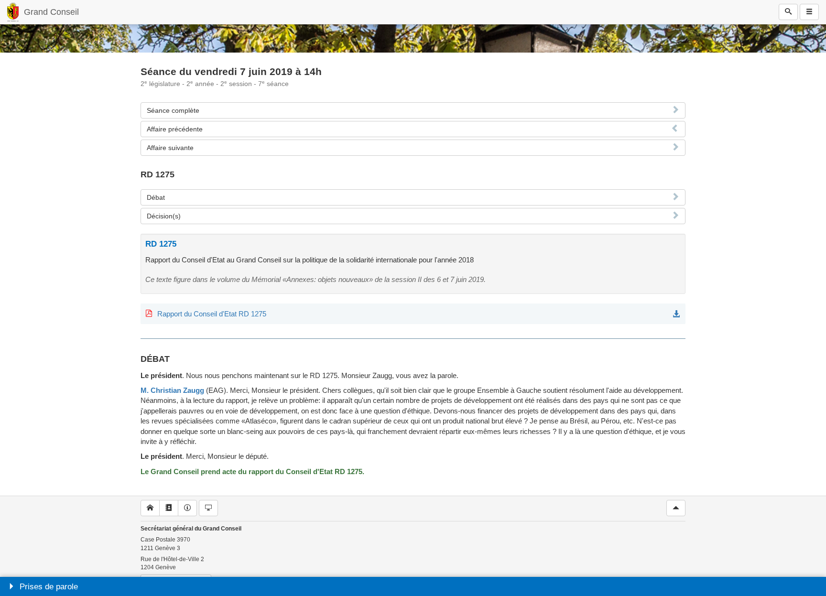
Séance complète (173, 110)
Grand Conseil (51, 12)
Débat (156, 197)
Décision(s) (164, 216)
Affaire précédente (175, 129)
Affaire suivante (170, 148)
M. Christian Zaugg (172, 390)
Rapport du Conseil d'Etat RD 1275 (211, 314)
